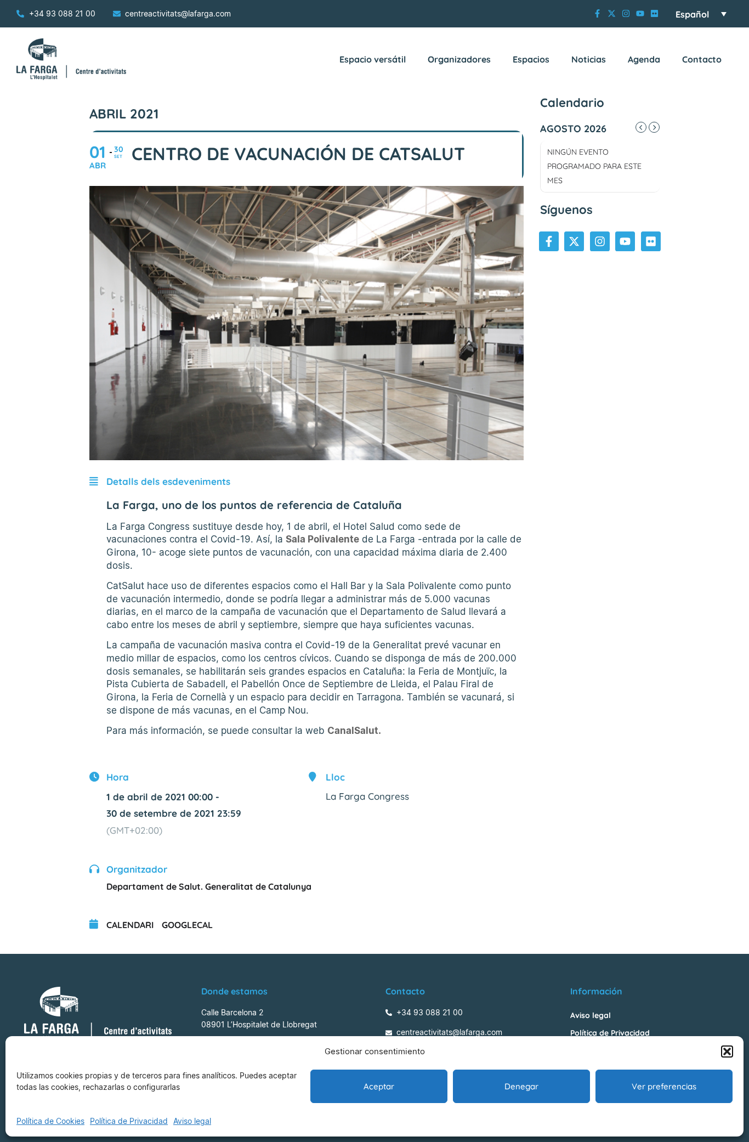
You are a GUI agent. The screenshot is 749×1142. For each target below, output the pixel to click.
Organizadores (459, 59)
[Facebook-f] (597, 13)
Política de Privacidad (129, 1121)
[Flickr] (654, 13)
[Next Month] (654, 127)
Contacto (702, 59)
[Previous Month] (640, 127)
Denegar (521, 1086)
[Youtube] (640, 13)
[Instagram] (626, 13)
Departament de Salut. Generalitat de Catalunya (208, 886)
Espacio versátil (372, 59)
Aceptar (379, 1086)
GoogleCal (187, 924)
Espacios (531, 59)
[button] (727, 1051)
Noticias (588, 59)
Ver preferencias (664, 1086)
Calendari (130, 924)
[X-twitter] (612, 13)
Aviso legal (192, 1121)
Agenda (644, 59)
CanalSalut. (354, 730)
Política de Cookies (50, 1121)
